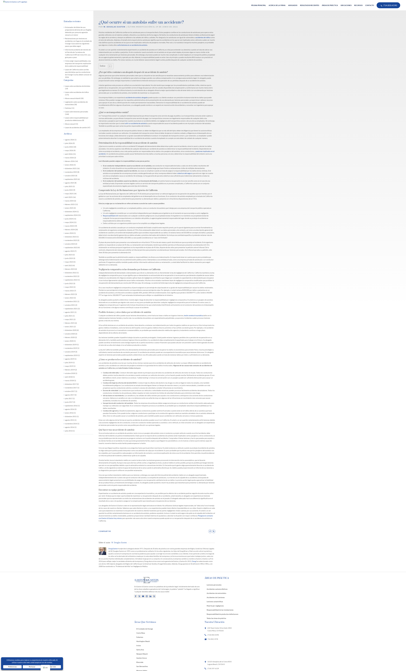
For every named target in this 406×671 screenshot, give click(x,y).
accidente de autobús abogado (137, 97)
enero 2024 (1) (70, 233)
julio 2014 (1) (70, 431)
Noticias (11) (69, 108)
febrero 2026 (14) (71, 161)
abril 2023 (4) (70, 265)
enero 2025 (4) (70, 208)
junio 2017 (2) (70, 402)
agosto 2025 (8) (70, 183)
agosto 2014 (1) (70, 427)
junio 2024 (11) (70, 219)
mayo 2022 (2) (70, 287)
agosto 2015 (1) (70, 420)
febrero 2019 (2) (71, 370)
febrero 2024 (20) (71, 229)
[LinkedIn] (150, 596)
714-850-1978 (212, 639)
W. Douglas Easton (114, 27)
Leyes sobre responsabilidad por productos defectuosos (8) (76, 119)
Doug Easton (113, 549)
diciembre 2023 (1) (72, 237)
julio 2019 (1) (70, 362)
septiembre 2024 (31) (73, 215)
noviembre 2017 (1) (72, 388)
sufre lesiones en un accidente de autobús (132, 45)
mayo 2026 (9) (70, 150)
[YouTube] (143, 596)
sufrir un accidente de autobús (136, 123)
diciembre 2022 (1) (72, 273)
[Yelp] (154, 596)
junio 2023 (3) (70, 258)
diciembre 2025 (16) (72, 168)
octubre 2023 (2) (71, 244)
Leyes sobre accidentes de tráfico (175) (77, 93)
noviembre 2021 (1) (72, 301)
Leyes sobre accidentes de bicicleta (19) (77, 87)
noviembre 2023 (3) (72, 240)
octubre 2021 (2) (71, 305)
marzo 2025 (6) (70, 201)
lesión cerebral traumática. (193, 315)
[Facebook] (135, 596)
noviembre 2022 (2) (72, 276)
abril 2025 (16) (70, 197)
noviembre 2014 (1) (72, 424)
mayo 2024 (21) (70, 222)
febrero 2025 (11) (71, 204)
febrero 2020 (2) (71, 337)
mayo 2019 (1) (70, 366)
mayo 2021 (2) (70, 319)
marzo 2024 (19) (71, 226)
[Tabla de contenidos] (108, 66)
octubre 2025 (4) (71, 176)
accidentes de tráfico (202, 37)
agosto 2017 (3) (70, 395)
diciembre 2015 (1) (72, 416)
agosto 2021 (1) (70, 312)
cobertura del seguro (184, 173)
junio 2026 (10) (70, 147)
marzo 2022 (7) (70, 291)
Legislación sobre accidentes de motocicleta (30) (76, 103)
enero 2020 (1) (70, 341)
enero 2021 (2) (70, 327)
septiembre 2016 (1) (72, 406)
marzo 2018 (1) (70, 380)
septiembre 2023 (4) (72, 247)
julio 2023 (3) (70, 255)
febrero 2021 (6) (71, 323)
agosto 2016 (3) (70, 409)
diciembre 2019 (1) (72, 344)
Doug (194, 561)
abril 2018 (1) (70, 377)
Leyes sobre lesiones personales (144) (76, 113)
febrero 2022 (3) (71, 294)
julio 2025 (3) (70, 186)
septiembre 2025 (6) (72, 179)
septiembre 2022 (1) (72, 280)
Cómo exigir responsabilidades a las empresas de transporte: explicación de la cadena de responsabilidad (78, 63)
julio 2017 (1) (70, 398)
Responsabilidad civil (110, 216)
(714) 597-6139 (213, 668)
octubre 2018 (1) (71, 373)
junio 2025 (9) (70, 190)
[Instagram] (146, 596)
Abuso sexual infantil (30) (74, 98)
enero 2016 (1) (70, 413)
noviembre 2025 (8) (72, 172)
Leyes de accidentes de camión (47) (77, 127)
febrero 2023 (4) (71, 269)
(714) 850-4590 (213, 635)
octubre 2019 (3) (71, 352)
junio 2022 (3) (70, 283)
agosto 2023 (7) (70, 251)
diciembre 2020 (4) (72, 330)
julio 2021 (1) (70, 316)
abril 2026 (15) (70, 154)
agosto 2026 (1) (70, 140)
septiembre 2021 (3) (72, 309)
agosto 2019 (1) (70, 359)
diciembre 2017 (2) (72, 384)
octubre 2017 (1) (71, 391)
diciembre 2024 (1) (72, 211)
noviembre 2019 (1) (72, 348)
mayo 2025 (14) (70, 194)
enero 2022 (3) (70, 298)
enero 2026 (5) (70, 165)
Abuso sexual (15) (71, 124)
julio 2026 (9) (70, 143)
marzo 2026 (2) (70, 158)
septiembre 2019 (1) (72, 355)
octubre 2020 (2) (71, 334)
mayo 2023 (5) (70, 262)
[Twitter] (139, 596)
